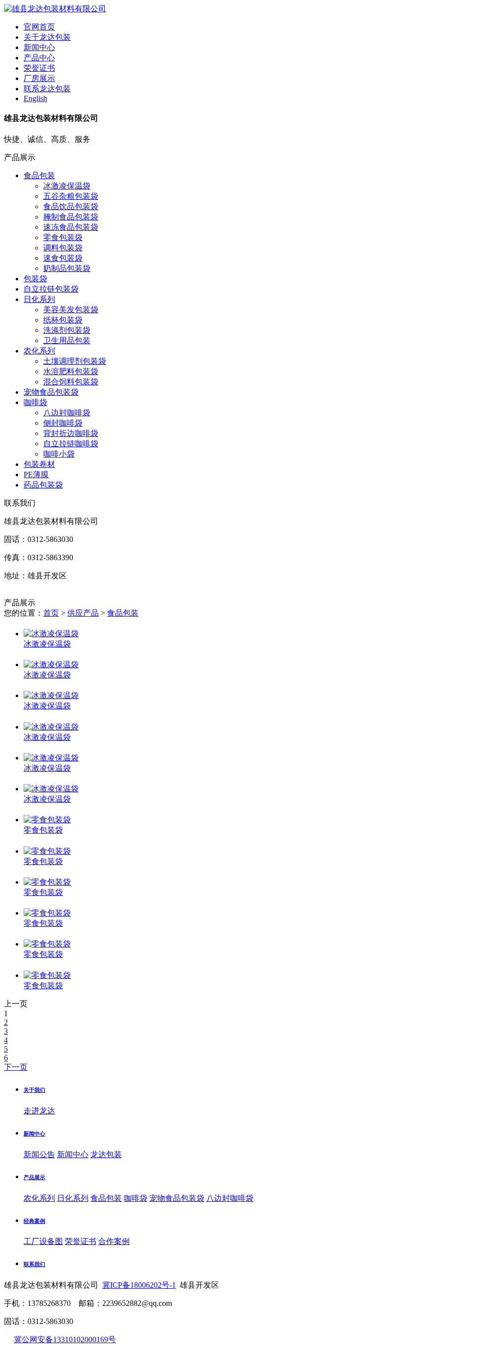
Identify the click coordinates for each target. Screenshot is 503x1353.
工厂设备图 (43, 1241)
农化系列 (39, 351)
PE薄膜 (36, 474)
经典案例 (34, 1221)
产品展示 (34, 1177)
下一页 (16, 1067)
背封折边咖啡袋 (70, 433)
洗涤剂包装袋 (66, 330)
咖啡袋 (35, 402)
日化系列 (39, 299)
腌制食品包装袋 (70, 217)
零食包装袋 (63, 237)
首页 (51, 613)
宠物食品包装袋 (51, 392)
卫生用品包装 (66, 340)
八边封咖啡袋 (66, 412)
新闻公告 (39, 1154)
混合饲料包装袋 (70, 382)
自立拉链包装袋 (51, 289)
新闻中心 (34, 1134)
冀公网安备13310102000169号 (65, 1339)
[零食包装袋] (47, 819)
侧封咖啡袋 (63, 423)
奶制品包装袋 (66, 268)
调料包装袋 (63, 248)
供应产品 (83, 613)
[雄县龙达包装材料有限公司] (55, 8)
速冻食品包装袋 (70, 227)
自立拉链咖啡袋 (70, 443)
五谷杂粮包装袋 (70, 196)
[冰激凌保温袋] (51, 633)
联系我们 (34, 1264)
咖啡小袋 (59, 454)
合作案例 (114, 1241)
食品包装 (39, 175)
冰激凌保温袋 (66, 186)
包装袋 (35, 278)
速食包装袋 (63, 258)
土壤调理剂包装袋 (74, 361)
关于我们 (34, 1090)
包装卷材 (39, 464)
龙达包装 (106, 1154)
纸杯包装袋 (63, 320)
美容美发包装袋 (70, 309)
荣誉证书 (80, 1241)
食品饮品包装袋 (70, 206)
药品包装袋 (43, 485)
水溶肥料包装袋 (70, 371)
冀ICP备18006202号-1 (139, 1285)
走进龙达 (39, 1111)
